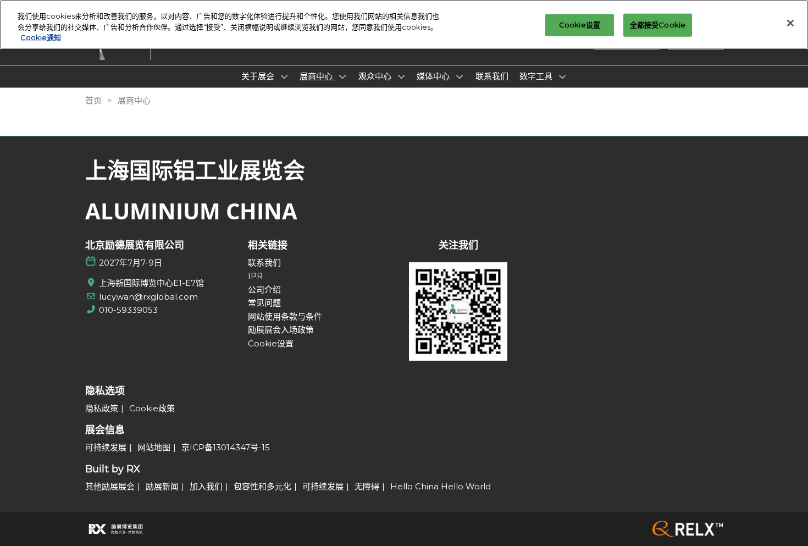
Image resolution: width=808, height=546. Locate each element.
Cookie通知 (40, 37)
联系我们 (491, 75)
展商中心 (317, 75)
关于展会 (258, 75)
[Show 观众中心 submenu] (401, 76)
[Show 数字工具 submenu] (562, 76)
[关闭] (790, 23)
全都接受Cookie (657, 24)
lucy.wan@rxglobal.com (148, 296)
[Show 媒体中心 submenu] (459, 76)
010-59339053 (128, 310)
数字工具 (537, 75)
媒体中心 (434, 75)
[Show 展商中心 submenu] (342, 76)
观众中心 (376, 75)
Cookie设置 (579, 24)
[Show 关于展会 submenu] (284, 76)
